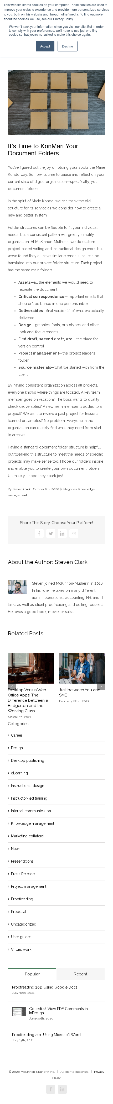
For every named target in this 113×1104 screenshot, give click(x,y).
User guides (21, 937)
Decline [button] (67, 46)
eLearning (19, 773)
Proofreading (22, 899)
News (15, 849)
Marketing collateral (27, 836)
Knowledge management (32, 823)
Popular (32, 974)
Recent (80, 974)
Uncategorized (23, 924)
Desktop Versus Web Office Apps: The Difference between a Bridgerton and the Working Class (28, 700)
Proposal (18, 912)
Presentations (22, 861)
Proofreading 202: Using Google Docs (45, 987)
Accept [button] (45, 46)
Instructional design (27, 786)
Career (16, 735)
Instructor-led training (29, 798)
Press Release (23, 874)
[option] (31, 686)
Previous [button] (12, 686)
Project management (28, 886)
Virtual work (21, 949)
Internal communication (31, 811)
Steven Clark (22, 489)
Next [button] (101, 686)
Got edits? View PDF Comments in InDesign (58, 1011)
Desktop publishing (27, 760)
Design (17, 748)
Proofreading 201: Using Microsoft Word (46, 1035)
